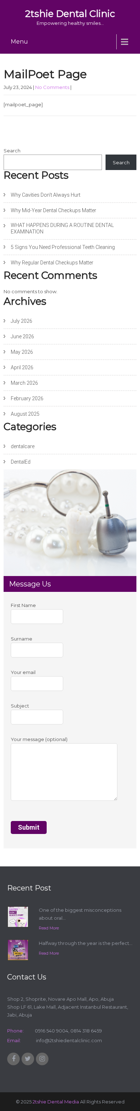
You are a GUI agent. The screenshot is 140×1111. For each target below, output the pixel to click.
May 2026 (22, 352)
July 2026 (21, 321)
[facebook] (13, 1059)
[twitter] (28, 1059)
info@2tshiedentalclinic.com (68, 1040)
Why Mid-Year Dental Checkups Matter (53, 210)
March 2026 (24, 383)
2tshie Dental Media (56, 1102)
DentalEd (21, 462)
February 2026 (27, 398)
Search (12, 150)
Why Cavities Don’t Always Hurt (45, 195)
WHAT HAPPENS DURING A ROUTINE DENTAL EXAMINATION (62, 228)
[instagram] (42, 1059)
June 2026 (22, 336)
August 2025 (25, 414)
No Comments (52, 87)
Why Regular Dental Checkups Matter (52, 263)
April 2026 (22, 367)
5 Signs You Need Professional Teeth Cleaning (63, 247)
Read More (49, 928)
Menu (19, 41)
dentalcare (22, 446)
